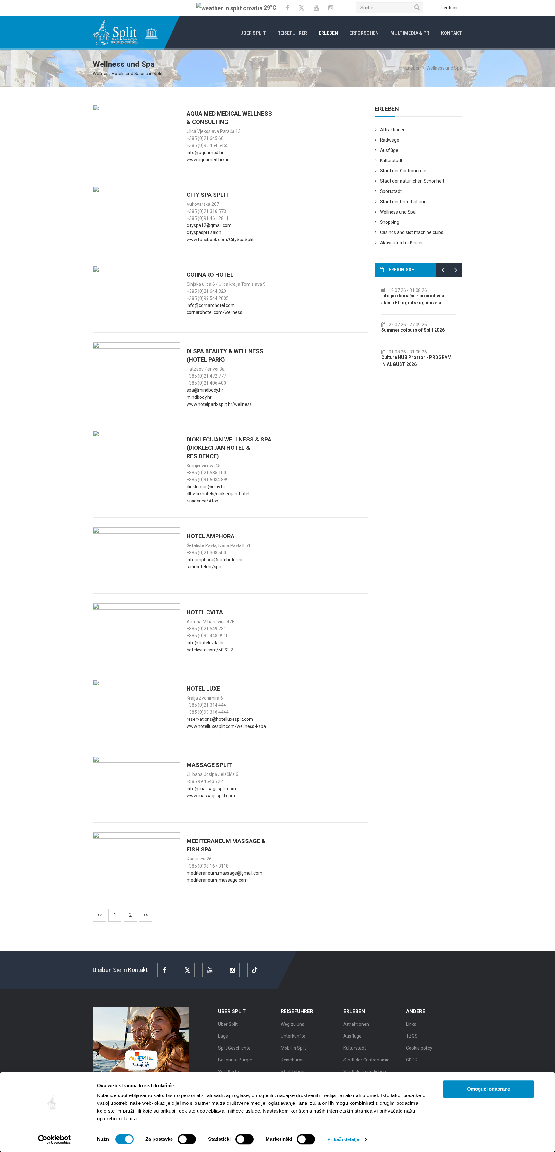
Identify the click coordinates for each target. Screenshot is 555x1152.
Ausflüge (389, 150)
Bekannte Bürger (235, 1059)
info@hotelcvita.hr (205, 642)
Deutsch (449, 7)
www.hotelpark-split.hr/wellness (219, 404)
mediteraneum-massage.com (217, 880)
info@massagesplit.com (211, 788)
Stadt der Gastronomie (403, 170)
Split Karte (228, 1071)
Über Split (253, 33)
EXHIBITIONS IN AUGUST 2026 (413, 295)
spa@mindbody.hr (205, 390)
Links (411, 1024)
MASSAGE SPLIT (209, 765)
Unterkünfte (293, 1036)
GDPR (412, 1059)
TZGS (412, 1036)
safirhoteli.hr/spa (204, 566)
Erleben (328, 33)
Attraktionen (393, 129)
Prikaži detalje (343, 1139)
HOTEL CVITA (205, 612)
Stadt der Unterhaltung (403, 201)
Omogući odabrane (488, 1089)
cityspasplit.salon (204, 232)
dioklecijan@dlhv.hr (206, 486)
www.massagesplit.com (211, 795)
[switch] (187, 1139)
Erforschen (364, 33)
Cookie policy (419, 1048)
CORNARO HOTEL (210, 274)
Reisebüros (292, 1059)
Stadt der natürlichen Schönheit (412, 181)
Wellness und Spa (398, 211)
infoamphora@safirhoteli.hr (215, 559)
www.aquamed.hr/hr (208, 159)
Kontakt (451, 33)
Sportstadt (391, 191)
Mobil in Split (293, 1048)
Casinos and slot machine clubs (411, 232)
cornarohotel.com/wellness (214, 312)
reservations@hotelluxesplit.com (220, 719)
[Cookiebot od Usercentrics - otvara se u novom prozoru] (54, 1139)
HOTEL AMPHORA (210, 536)
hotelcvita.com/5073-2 (210, 649)
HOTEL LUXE (203, 688)
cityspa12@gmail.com (209, 225)
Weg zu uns (292, 1024)
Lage (223, 1036)
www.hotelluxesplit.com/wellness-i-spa (226, 726)
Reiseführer (292, 33)
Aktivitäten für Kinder (401, 242)
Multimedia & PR (409, 33)
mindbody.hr (199, 397)
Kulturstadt (391, 160)
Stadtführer (293, 1071)
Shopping (389, 222)
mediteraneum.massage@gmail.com (224, 873)
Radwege (389, 140)
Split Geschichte (234, 1048)
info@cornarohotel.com (211, 305)
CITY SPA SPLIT (208, 194)
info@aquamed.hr (205, 152)
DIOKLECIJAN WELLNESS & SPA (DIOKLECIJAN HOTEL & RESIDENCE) (229, 447)
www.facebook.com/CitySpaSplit (220, 239)
